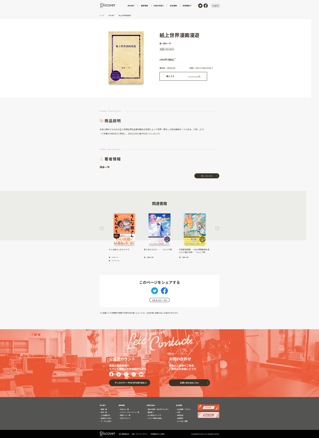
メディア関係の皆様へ (155, 418)
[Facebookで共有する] (164, 291)
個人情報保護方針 (124, 434)
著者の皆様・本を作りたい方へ (158, 409)
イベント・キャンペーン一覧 (129, 412)
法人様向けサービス (154, 415)
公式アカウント (125, 418)
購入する (170, 76)
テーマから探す (106, 421)
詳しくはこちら (207, 176)
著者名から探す (106, 418)
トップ (102, 15)
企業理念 (180, 418)
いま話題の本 (105, 415)
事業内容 (180, 415)
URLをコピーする (159, 300)
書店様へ (150, 412)
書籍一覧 (104, 409)
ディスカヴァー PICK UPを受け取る (130, 382)
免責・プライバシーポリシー (140, 434)
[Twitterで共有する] (154, 291)
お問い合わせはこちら (189, 382)
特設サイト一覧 (125, 415)
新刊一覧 (104, 412)
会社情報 (179, 405)
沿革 (178, 412)
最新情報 (122, 405)
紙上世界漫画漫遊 (125, 15)
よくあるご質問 (182, 421)
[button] (102, 229)
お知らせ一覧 (124, 409)
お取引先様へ (151, 405)
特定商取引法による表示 (157, 434)
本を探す (111, 15)
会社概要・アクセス (184, 409)
